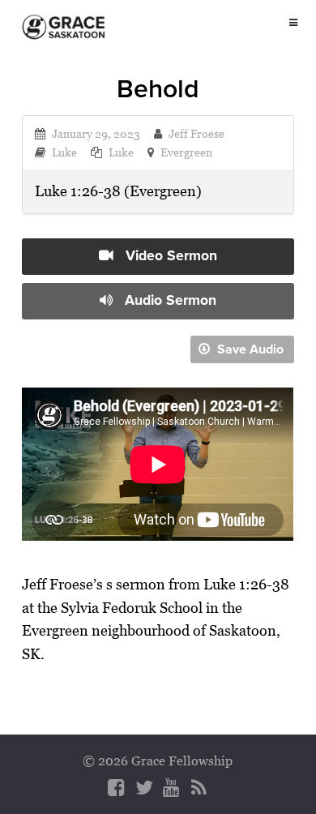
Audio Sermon (168, 300)
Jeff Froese (196, 133)
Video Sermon (169, 255)
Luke (64, 152)
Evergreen (186, 152)
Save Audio (249, 349)
